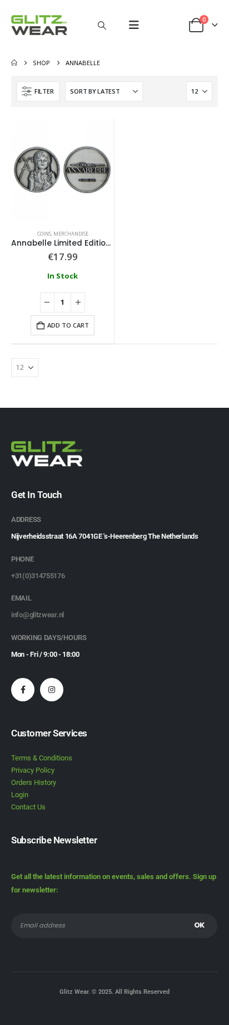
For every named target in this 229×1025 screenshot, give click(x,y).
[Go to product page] (62, 169)
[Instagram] (51, 689)
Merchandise (70, 233)
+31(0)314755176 (38, 576)
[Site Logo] (39, 25)
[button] (102, 25)
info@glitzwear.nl (37, 615)
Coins (44, 233)
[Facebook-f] (22, 689)
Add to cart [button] (68, 325)
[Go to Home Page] (14, 63)
